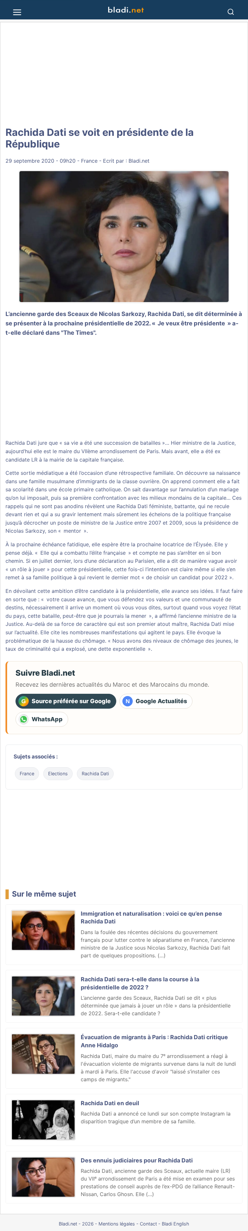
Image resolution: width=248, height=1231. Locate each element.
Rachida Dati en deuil (110, 1103)
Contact (148, 1223)
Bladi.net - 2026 (76, 1223)
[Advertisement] (124, 74)
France (89, 161)
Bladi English (175, 1223)
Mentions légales (116, 1223)
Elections (58, 773)
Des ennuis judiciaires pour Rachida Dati (137, 1160)
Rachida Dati (95, 773)
